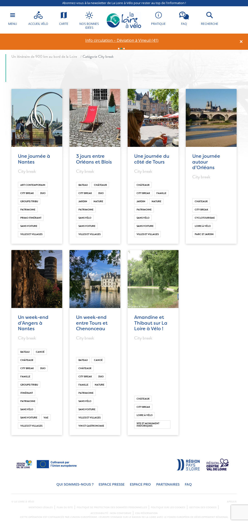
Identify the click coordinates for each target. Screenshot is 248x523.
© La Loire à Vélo (22, 501)
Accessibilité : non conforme (111, 513)
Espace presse (111, 484)
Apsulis (232, 501)
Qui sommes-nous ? (74, 484)
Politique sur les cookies (168, 507)
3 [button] (124, 48)
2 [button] (121, 48)
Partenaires (167, 484)
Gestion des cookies (203, 507)
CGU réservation (146, 513)
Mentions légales (41, 507)
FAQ (188, 484)
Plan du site (65, 507)
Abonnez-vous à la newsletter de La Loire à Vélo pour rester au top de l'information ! (124, 3)
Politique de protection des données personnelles (112, 507)
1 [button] (118, 48)
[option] (122, 40)
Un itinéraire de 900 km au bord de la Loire (44, 56)
